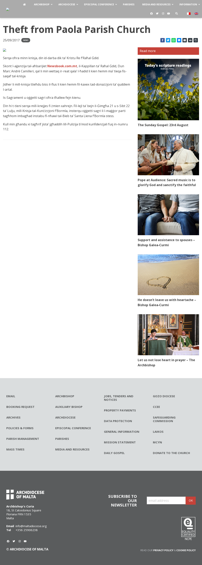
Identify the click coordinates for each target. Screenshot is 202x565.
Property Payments (120, 410)
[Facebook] (151, 13)
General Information (121, 432)
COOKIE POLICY (186, 550)
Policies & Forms (20, 428)
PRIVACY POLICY (163, 550)
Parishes (62, 439)
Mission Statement (120, 442)
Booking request (20, 407)
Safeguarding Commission (164, 419)
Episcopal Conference (73, 428)
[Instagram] (163, 13)
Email (10, 396)
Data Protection (118, 421)
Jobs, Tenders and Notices (118, 398)
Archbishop (64, 396)
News (25, 40)
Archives (13, 417)
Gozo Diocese (164, 396)
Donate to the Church (171, 453)
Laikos (158, 432)
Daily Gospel (114, 453)
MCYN (157, 442)
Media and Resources (72, 449)
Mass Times (15, 449)
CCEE (156, 407)
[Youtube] (168, 13)
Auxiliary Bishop (68, 407)
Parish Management (22, 439)
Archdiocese (65, 417)
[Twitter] (157, 13)
